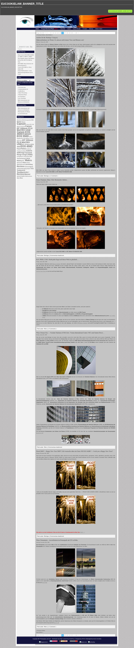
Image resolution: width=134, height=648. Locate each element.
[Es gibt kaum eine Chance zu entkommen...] (90, 149)
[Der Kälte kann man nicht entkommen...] (61, 76)
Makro (28, 160)
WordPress (72, 638)
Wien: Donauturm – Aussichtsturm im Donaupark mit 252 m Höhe (57, 540)
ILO (111, 315)
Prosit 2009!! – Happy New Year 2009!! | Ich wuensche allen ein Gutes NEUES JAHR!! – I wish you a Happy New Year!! (74, 451)
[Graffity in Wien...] (75, 443)
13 (55, 33)
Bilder (19, 122)
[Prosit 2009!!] (66, 489)
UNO (43, 317)
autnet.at (56, 622)
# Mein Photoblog (22, 92)
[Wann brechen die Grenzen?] (90, 202)
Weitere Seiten (98, 28)
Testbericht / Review (23, 173)
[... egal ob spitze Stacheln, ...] (90, 76)
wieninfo (45, 582)
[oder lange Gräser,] (61, 107)
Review (20, 166)
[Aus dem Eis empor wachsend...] (61, 127)
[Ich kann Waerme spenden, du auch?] (90, 225)
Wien (21, 178)
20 (72, 33)
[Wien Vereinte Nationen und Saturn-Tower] (61, 396)
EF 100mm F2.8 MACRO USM (25, 142)
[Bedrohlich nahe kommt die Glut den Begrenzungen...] (61, 202)
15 (60, 33)
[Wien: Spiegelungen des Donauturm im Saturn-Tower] (86, 613)
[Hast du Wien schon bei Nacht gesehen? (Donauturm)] (66, 576)
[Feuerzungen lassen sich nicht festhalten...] (61, 225)
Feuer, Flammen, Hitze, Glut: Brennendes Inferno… (52, 180)
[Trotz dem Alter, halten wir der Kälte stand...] (90, 127)
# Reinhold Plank (22, 94)
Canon (21, 123)
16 (62, 33)
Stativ (28, 168)
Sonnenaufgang (28, 166)
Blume (23, 122)
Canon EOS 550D (24, 135)
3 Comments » (53, 328)
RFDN (83, 638)
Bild (32, 120)
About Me (62, 28)
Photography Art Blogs (24, 111)
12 (53, 33)
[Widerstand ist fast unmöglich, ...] (61, 167)
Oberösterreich (21, 164)
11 (51, 33)
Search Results (76, 28)
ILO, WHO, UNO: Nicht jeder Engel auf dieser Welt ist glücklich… (57, 259)
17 (65, 33)
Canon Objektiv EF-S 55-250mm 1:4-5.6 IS (25, 138)
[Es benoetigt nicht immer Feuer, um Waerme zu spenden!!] (61, 249)
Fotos (23, 149)
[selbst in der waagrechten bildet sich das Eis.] (90, 107)
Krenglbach (20, 156)
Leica (28, 158)
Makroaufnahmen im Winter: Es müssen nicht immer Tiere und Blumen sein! (60, 40)
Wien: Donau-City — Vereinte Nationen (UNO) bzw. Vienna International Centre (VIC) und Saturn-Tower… (70, 333)
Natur (25, 162)
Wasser (27, 174)
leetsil (94, 638)
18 (67, 33)
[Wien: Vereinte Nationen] (90, 396)
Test (32, 168)
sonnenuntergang (22, 168)
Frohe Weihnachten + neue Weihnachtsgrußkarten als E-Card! (25, 72)
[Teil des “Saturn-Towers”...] (86, 374)
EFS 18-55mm (26, 144)
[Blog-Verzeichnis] (53, 642)
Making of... (21, 160)
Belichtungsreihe (26, 120)
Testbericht (21, 170)
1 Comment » (54, 176)
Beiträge (46, 176)
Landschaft (26, 156)
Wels (18, 178)
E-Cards (85, 28)
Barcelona (19, 120)
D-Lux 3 (20, 140)
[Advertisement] (25, 37)
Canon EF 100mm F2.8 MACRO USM (24, 128)
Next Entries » (49, 34)
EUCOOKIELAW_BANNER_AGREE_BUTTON (120, 11)
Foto (18, 149)
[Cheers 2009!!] (66, 524)
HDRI (19, 153)
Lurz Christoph (22, 98)
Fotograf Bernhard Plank (49, 28)
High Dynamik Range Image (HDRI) (25, 154)
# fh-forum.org (22, 87)
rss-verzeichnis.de (22, 113)
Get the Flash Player (41, 271)
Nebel (28, 162)
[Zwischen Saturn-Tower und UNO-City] (66, 374)
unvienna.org (40, 433)
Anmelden (99, 638)
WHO (113, 315)
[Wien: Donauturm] (66, 613)
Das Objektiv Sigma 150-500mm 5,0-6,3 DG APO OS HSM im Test (26, 60)
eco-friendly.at (21, 96)
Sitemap (91, 28)
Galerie (69, 28)
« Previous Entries (40, 34)
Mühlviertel (19, 162)
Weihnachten (28, 176)
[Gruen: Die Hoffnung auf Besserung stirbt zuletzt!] (90, 167)
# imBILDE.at (21, 91)
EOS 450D (26, 146)
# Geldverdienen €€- (23, 89)
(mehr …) (82, 532)
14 (58, 33)
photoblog (29, 164)
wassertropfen (21, 176)
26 (76, 33)
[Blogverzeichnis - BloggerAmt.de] (43, 642)
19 (69, 33)
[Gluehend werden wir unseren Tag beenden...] (90, 249)
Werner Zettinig (56, 264)
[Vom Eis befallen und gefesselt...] (61, 149)
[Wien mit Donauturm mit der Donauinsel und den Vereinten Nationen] (86, 576)
